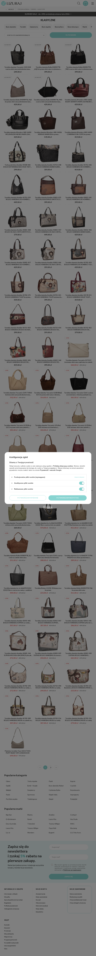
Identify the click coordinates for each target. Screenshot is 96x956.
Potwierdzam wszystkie (67, 498)
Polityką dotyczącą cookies (63, 466)
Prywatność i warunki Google (50, 470)
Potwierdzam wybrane (27, 498)
